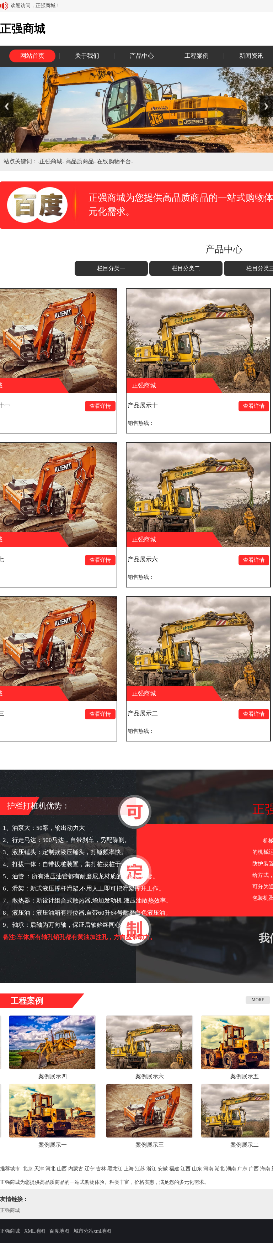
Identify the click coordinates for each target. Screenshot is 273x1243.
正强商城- (52, 161)
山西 (62, 1168)
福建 (174, 1168)
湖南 (231, 1168)
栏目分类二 (186, 268)
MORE (258, 999)
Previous (7, 106)
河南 (208, 1168)
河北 (50, 1168)
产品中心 (142, 55)
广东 (242, 1168)
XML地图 (34, 1231)
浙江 (151, 1168)
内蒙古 (75, 1168)
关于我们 (87, 55)
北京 (28, 1168)
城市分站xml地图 (92, 1231)
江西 (186, 1168)
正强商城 (10, 1210)
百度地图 (59, 1231)
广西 (254, 1168)
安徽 (163, 1168)
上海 (129, 1168)
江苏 (140, 1168)
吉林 (101, 1168)
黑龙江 (114, 1168)
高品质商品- (81, 161)
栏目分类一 (111, 268)
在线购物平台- (115, 161)
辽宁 (90, 1168)
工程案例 (196, 55)
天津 (39, 1168)
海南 (265, 1168)
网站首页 (32, 55)
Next (266, 106)
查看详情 (42, 406)
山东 (197, 1168)
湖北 (220, 1168)
